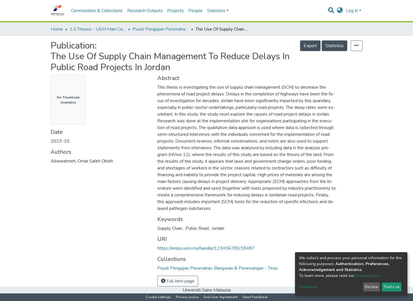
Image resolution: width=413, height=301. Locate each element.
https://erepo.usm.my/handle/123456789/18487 (206, 248)
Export (310, 46)
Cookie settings (158, 297)
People (195, 11)
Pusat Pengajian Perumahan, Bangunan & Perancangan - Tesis (161, 29)
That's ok (391, 286)
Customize (308, 286)
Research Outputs (145, 11)
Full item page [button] (179, 281)
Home (57, 29)
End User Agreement (221, 297)
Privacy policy (187, 297)
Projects (175, 11)
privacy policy (367, 275)
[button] (340, 10)
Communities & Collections (97, 11)
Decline (371, 286)
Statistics (334, 46)
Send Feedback (254, 297)
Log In (352, 11)
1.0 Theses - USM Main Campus (98, 29)
